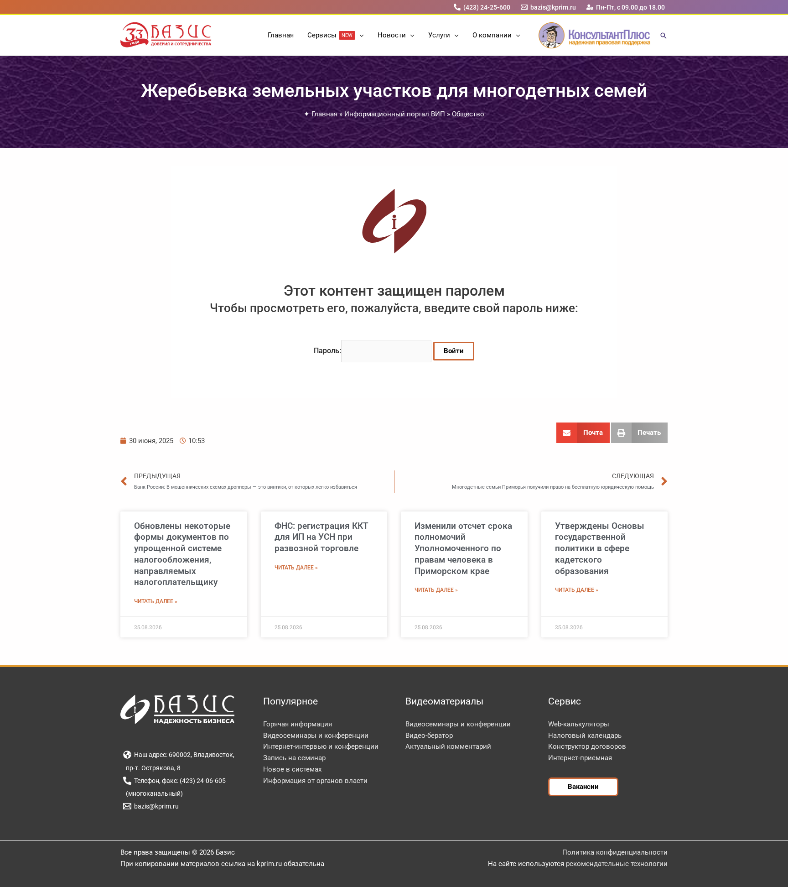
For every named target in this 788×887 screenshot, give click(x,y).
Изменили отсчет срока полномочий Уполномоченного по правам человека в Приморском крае (463, 548)
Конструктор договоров (587, 746)
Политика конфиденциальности (615, 852)
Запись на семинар (294, 758)
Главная (324, 114)
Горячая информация (297, 724)
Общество (468, 114)
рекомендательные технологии (617, 864)
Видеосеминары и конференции (315, 735)
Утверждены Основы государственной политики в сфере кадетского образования (599, 548)
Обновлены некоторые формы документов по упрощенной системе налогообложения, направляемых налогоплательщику (182, 554)
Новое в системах (292, 769)
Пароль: (327, 350)
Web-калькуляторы (578, 724)
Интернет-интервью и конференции (320, 746)
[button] (359, 35)
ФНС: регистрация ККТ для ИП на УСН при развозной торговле (321, 537)
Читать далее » (155, 601)
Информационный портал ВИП (394, 114)
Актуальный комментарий (448, 746)
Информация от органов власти (315, 781)
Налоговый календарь (585, 735)
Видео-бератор (429, 735)
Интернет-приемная (580, 758)
